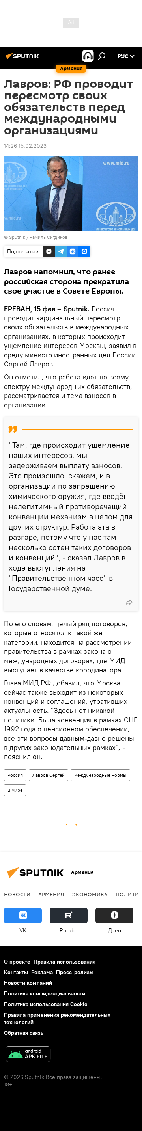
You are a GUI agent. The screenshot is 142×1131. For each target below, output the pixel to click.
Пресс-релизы (74, 972)
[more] (129, 602)
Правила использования (64, 961)
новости (17, 894)
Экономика (90, 894)
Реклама (42, 972)
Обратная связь (23, 1032)
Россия (15, 775)
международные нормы (100, 775)
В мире (14, 790)
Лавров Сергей (48, 775)
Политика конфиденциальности (44, 993)
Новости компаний (28, 982)
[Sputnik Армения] (23, 59)
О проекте (17, 961)
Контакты (16, 972)
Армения (51, 894)
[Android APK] (28, 1055)
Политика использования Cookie (46, 1004)
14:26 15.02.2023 (25, 145)
